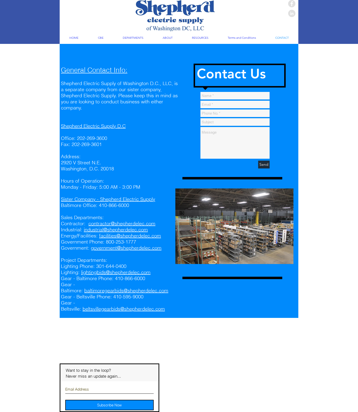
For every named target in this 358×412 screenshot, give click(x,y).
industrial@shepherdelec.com (116, 229)
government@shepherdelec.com (126, 248)
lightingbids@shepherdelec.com (116, 272)
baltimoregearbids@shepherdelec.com (126, 290)
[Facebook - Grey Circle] (291, 3)
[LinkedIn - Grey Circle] (291, 13)
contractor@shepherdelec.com (121, 223)
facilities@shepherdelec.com (130, 236)
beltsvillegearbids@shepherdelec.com (124, 309)
